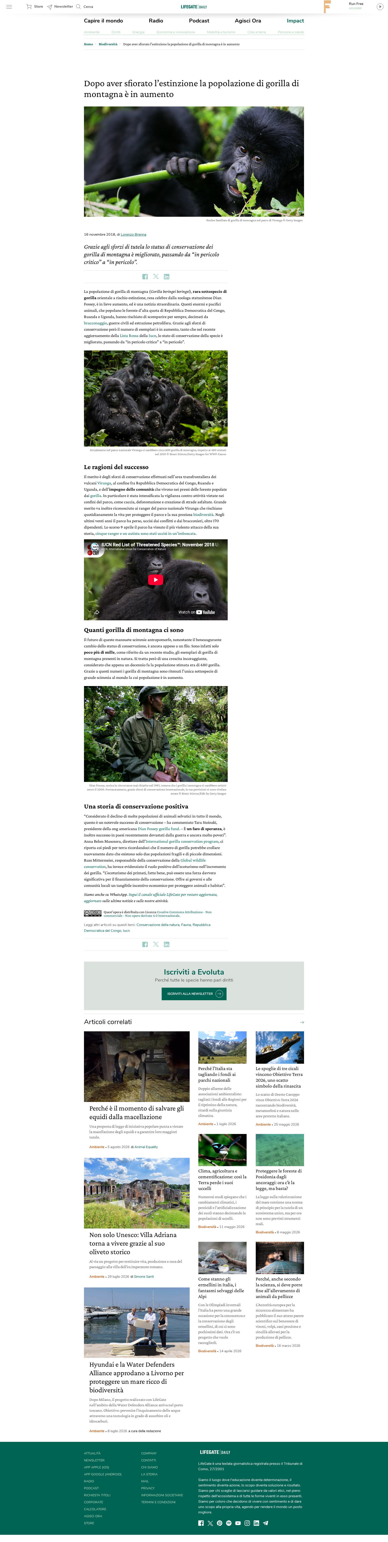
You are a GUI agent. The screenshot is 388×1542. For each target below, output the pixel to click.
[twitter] (210, 1523)
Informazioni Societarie (162, 1495)
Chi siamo (149, 1467)
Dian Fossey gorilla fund (158, 828)
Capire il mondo (103, 20)
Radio (156, 20)
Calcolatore (95, 1509)
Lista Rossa (129, 335)
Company (149, 1453)
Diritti (116, 32)
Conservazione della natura (158, 924)
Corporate (93, 1502)
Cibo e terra (256, 32)
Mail (145, 1481)
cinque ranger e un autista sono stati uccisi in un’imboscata (145, 533)
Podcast (199, 20)
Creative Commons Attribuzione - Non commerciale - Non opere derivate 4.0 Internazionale (158, 913)
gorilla (95, 495)
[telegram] (265, 1523)
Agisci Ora (248, 20)
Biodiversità (207, 1227)
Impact (295, 20)
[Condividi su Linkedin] (166, 276)
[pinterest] (219, 1523)
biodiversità (203, 514)
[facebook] (201, 1523)
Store (38, 6)
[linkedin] (256, 1523)
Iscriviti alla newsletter (190, 994)
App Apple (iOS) (96, 1467)
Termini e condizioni (158, 1502)
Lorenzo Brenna (133, 234)
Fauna (186, 924)
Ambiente (91, 32)
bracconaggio (95, 323)
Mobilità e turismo (221, 32)
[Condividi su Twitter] (156, 276)
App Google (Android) (102, 1474)
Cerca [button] (88, 6)
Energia (138, 32)
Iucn (152, 335)
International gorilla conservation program (182, 841)
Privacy (147, 1488)
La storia (149, 1474)
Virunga (104, 483)
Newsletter (63, 6)
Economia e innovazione (176, 32)
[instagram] (247, 1523)
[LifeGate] (194, 7)
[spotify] (228, 1523)
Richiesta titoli (97, 1495)
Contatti (148, 1460)
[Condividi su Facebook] (145, 276)
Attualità (92, 1453)
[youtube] (238, 1523)
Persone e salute (291, 32)
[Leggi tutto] (301, 1022)
